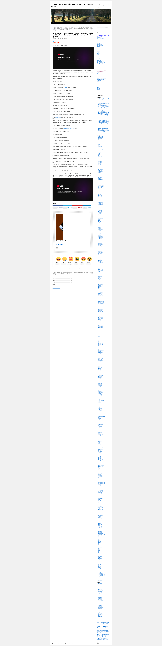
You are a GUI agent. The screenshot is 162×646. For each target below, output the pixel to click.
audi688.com (100, 173)
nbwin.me (99, 319)
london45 (99, 281)
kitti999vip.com (100, 269)
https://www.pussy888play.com (101, 78)
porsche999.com (100, 357)
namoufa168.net (100, 317)
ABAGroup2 (100, 156)
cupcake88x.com (100, 202)
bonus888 (99, 190)
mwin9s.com (100, 312)
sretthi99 (99, 425)
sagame (98, 74)
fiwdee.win (99, 227)
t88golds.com (100, 440)
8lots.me (99, 147)
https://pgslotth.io (99, 57)
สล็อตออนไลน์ (100, 552)
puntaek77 (99, 369)
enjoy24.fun (99, 213)
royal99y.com (100, 388)
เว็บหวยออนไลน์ (100, 573)
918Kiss (99, 148)
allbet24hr (99, 163)
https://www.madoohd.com (101, 73)
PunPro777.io (100, 367)
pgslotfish (99, 351)
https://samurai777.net (100, 60)
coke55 (99, 201)
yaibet (99, 499)
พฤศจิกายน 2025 (100, 593)
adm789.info (100, 161)
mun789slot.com (100, 311)
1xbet (98, 145)
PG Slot (99, 335)
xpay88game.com (100, 498)
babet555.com (100, 174)
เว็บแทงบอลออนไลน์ (101, 575)
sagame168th (100, 394)
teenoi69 (99, 443)
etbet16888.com (100, 217)
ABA (98, 155)
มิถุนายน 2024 (100, 613)
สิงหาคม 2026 (100, 583)
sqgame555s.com (100, 424)
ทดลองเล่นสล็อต (100, 515)
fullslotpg (99, 231)
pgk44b (99, 342)
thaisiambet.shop (100, 445)
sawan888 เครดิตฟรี (101, 396)
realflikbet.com (100, 379)
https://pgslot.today (100, 47)
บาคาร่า (99, 517)
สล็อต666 (99, 541)
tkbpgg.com (99, 457)
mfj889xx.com (100, 305)
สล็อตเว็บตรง (99, 43)
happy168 (99, 245)
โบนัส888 (106, 639)
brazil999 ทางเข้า (100, 193)
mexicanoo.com (100, 304)
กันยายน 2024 (100, 609)
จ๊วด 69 (99, 510)
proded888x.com (100, 361)
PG (98, 334)
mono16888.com (100, 309)
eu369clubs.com (100, 218)
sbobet (99, 399)
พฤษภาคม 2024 (100, 614)
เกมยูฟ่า (99, 565)
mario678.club (100, 296)
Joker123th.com (100, 262)
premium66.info (100, 360)
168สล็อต (99, 141)
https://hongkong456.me (100, 91)
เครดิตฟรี (99, 566)
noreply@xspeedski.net (63, 247)
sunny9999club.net (101, 436)
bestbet (99, 180)
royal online (99, 387)
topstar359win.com (101, 460)
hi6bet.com (99, 248)
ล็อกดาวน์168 (100, 532)
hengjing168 (100, 247)
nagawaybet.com (100, 313)
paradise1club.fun (100, 332)
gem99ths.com (100, 240)
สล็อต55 (99, 539)
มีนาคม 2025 (100, 602)
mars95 (99, 297)
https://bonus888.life (100, 45)
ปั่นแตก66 (99, 522)
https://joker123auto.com (100, 75)
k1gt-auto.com (100, 263)
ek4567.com (100, 212)
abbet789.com (100, 157)
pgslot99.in (99, 347)
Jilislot (99, 255)
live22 (98, 86)
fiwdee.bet (99, 225)
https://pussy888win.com (100, 79)
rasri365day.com (100, 378)
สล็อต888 (98, 46)
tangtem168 (99, 442)
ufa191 (99, 468)
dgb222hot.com (100, 207)
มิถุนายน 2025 (100, 599)
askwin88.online (100, 171)
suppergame (99, 439)
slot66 (98, 42)
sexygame (99, 404)
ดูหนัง (98, 87)
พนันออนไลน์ (100, 524)
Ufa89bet (99, 469)
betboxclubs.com (100, 181)
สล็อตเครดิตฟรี (100, 553)
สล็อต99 (99, 548)
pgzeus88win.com (100, 352)
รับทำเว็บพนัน (100, 531)
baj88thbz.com (100, 177)
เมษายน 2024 (100, 615)
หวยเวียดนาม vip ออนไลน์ (102, 563)
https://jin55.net (99, 39)
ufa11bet (99, 467)
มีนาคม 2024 (100, 616)
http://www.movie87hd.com (101, 77)
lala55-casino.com (100, 270)
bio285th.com (100, 187)
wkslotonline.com (100, 494)
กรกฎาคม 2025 (100, 598)
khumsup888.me (100, 264)
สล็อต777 (99, 542)
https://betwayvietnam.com (101, 62)
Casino (99, 197)
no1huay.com (100, 324)
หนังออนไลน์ (100, 558)
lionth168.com (100, 275)
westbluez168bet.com (101, 493)
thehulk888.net (100, 451)
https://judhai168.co (100, 44)
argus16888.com (100, 169)
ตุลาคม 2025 (100, 594)
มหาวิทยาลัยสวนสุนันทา (102, 528)
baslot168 (99, 178)
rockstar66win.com (101, 386)
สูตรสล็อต (99, 557)
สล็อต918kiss (100, 547)
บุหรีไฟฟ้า (99, 520)
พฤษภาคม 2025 (100, 600)
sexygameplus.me (100, 406)
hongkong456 (100, 251)
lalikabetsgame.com (101, 271)
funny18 (98, 55)
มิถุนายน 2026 (100, 585)
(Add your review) (56, 288)
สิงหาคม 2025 (100, 597)
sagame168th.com (100, 395)
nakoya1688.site (100, 316)
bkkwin (99, 188)
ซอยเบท (99, 511)
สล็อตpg (99, 549)
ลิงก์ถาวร (83, 268)
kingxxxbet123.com (101, 267)
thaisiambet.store (100, 448)
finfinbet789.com (100, 222)
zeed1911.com (100, 505)
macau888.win (100, 294)
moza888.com (100, 310)
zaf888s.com (100, 503)
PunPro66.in (100, 365)
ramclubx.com (100, 376)
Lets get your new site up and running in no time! (73, 22)
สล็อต (66, 87)
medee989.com (100, 299)
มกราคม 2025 (100, 605)
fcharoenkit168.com (101, 221)
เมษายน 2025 (100, 601)
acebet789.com (100, 158)
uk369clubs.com (100, 480)
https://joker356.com (100, 59)
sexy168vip (99, 402)
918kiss (98, 72)
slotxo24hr (98, 51)
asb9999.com (100, 170)
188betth (99, 144)
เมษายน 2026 (100, 588)
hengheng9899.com (101, 246)
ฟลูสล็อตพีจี (100, 526)
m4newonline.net (100, 292)
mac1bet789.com (100, 293)
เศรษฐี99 (99, 576)
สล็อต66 (99, 540)
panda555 (99, 330)
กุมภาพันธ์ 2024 (100, 617)
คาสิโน (99, 508)
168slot (99, 140)
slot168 (99, 415)
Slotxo (99, 417)
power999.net (100, 359)
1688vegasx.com (100, 139)
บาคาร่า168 (100, 518)
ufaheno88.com (100, 475)
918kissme (99, 152)
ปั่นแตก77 (99, 523)
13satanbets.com (100, 136)
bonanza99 (99, 189)
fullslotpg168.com (100, 232)
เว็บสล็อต (99, 572)
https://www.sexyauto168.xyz (101, 50)
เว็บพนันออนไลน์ (100, 571)
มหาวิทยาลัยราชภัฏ (101, 527)
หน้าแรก (54, 22)
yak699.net (99, 500)
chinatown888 (58, 117)
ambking (99, 166)
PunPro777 (99, 366)
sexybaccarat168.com (101, 403)
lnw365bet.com (100, 279)
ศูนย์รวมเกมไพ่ (100, 533)
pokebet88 (99, 355)
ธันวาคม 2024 (100, 606)
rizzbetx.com (100, 384)
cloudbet (99, 199)
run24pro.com (100, 391)
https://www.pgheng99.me (101, 83)
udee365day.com (100, 466)
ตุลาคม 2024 (100, 608)
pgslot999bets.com (100, 349)
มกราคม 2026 (100, 591)
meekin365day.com (101, 300)
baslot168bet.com (100, 179)
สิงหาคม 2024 (100, 610)
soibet (99, 419)
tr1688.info (99, 461)
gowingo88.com (100, 244)
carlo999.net (100, 196)
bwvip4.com (100, 195)
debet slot (99, 205)
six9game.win (100, 408)
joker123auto (100, 260)
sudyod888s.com (100, 435)
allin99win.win (100, 164)
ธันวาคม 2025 (100, 592)
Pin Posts (85, 22)
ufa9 (98, 470)
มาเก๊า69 (99, 530)
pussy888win (100, 374)
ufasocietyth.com (100, 477)
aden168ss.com (100, 160)
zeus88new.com (100, 507)
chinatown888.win (61, 268)
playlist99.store (100, 353)
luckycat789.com (100, 285)
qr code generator (100, 375)
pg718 (99, 336)
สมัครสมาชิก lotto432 (101, 534)
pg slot (98, 81)
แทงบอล (99, 577)
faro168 (98, 90)
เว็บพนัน (99, 569)
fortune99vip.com (100, 229)
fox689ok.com (100, 230)
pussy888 (98, 48)
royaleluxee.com (100, 390)
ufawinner (99, 478)
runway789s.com (100, 392)
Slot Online (99, 412)
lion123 (99, 273)
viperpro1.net (100, 486)
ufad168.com (100, 473)
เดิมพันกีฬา (100, 567)
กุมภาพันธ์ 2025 (100, 604)
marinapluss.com (100, 295)
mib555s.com (100, 306)
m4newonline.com (100, 291)
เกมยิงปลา (99, 564)
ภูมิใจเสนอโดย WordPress (102, 643)
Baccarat (99, 176)
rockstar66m (100, 385)
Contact (61, 22)
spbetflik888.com (100, 420)
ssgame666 (99, 429)
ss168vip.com (100, 426)
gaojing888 (99, 239)
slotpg (98, 52)
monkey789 (99, 308)
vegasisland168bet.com (101, 482)
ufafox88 (99, 474)
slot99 (98, 40)
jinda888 (99, 258)
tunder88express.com (101, 465)
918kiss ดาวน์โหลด (101, 149)
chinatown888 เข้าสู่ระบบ (68, 128)
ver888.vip (99, 484)
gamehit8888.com (100, 237)
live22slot (99, 278)
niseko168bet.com (100, 320)
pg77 (98, 337)
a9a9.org (99, 153)
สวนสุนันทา (100, 556)
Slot (98, 411)
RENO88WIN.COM (101, 380)
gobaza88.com (100, 242)
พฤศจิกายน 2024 (100, 607)
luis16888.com (100, 286)
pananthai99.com (100, 329)
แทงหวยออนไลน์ (100, 579)
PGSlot (99, 345)
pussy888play (100, 372)
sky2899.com (100, 409)
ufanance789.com (100, 476)
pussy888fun (100, 371)
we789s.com (100, 492)
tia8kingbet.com (100, 453)
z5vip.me (99, 501)
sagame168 (99, 393)
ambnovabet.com (100, 168)
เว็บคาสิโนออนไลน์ (101, 568)
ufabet (99, 472)
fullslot (98, 85)
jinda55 (99, 256)
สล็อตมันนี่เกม (100, 551)
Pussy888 (99, 370)
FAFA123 (99, 219)
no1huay (99, 322)
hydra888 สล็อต (100, 252)
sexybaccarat (99, 80)
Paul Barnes (65, 38)
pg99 (98, 338)
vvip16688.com (100, 490)
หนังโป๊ (99, 559)
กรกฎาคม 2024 (100, 612)
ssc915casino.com (100, 428)
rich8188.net (100, 383)
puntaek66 (99, 368)
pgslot (98, 64)
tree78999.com (100, 464)
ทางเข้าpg (99, 516)
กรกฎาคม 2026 (100, 584)
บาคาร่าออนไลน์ (100, 519)
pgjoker (99, 341)
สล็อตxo (99, 550)
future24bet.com (100, 236)
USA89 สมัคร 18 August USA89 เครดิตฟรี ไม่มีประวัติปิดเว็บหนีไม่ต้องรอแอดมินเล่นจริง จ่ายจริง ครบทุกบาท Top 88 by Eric (83, 28)
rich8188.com (100, 382)
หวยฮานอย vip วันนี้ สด (101, 561)
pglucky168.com (100, 343)
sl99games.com (100, 410)
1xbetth (98, 54)
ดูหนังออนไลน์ (99, 88)
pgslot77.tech (100, 346)
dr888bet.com (100, 209)
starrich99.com (100, 432)
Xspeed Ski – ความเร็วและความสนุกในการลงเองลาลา (72, 5)
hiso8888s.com (100, 250)
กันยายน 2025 (100, 596)
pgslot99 (106, 626)
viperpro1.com (100, 485)
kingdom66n (100, 265)
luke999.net (99, 287)
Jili (98, 254)
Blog (58, 22)
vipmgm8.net (100, 487)
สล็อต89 (99, 546)
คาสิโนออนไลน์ (100, 509)
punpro (99, 362)
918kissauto (99, 151)
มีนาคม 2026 (100, 589)
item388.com (100, 253)
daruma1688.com (100, 204)
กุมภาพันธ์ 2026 (100, 590)
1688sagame (100, 138)
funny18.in (99, 235)
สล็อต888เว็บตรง (100, 544)
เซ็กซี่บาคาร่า (106, 638)
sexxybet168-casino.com (101, 400)
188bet (99, 143)
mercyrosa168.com (101, 302)
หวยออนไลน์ (100, 560)
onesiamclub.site (100, 327)
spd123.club (100, 421)
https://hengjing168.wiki (100, 38)
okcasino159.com (100, 325)
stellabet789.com (100, 434)
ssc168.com (99, 427)
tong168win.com (100, 459)
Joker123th (99, 261)
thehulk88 (99, 450)
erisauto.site (99, 214)
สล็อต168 (99, 538)
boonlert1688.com (100, 192)
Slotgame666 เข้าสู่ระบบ (101, 416)
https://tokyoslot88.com (100, 61)
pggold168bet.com (100, 339)
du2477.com (100, 211)
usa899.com (99, 481)
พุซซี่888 (99, 525)
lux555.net (99, 289)
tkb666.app (99, 456)
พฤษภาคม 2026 (100, 587)
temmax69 (99, 444)
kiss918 (98, 56)
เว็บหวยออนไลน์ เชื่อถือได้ (102, 574)
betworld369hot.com (101, 185)
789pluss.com (100, 146)
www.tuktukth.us (100, 497)
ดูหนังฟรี (98, 89)
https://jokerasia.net (100, 63)
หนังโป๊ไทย (98, 53)
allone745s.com (100, 165)
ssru (98, 431)
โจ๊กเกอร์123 (99, 37)
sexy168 (99, 401)
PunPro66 (99, 363)
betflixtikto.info (100, 184)
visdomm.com (100, 489)
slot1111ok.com (100, 413)
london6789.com (100, 283)
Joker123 (99, 259)
